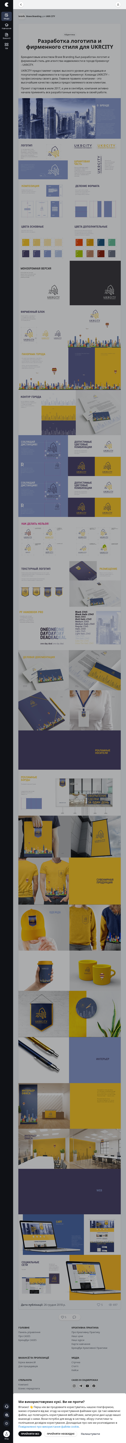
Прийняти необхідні (60, 1433)
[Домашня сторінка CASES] (6, 4)
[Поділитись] (118, 4)
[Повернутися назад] (21, 4)
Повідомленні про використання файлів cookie (48, 1426)
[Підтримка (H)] (6, 1406)
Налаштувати (90, 1434)
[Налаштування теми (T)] (6, 1423)
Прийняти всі (30, 1433)
